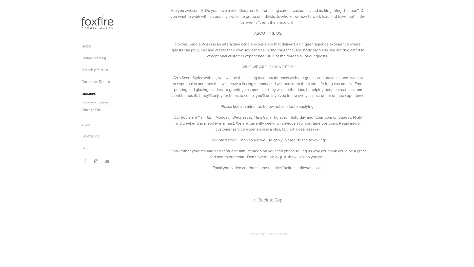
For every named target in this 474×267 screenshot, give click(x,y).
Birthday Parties (94, 70)
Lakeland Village (94, 103)
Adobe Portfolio (276, 234)
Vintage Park (91, 110)
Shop (85, 124)
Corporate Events (95, 82)
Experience (90, 136)
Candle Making (93, 58)
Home (86, 46)
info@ (277, 167)
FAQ (84, 148)
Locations (89, 94)
